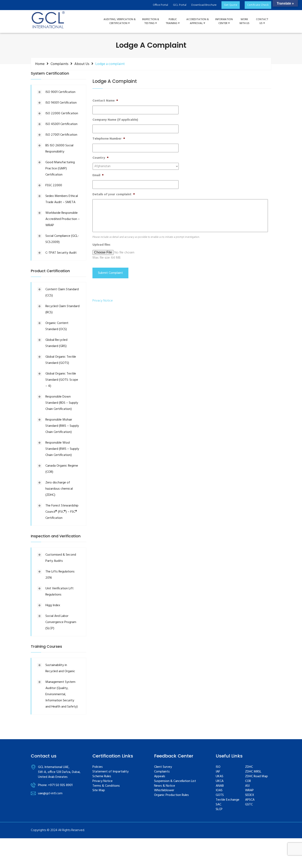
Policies (97, 767)
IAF (218, 771)
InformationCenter (224, 21)
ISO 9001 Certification (60, 92)
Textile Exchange (227, 800)
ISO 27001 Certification (61, 135)
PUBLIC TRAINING (172, 21)
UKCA (220, 781)
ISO (218, 767)
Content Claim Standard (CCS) (62, 292)
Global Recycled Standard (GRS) (56, 343)
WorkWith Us (244, 21)
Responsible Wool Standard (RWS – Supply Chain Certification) (62, 449)
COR (248, 781)
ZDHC (249, 767)
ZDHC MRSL (253, 771)
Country (100, 158)
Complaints (59, 64)
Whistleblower (164, 790)
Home (40, 64)
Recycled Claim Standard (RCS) (62, 309)
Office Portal (160, 5)
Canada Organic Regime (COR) (61, 469)
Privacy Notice (102, 300)
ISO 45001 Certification (61, 124)
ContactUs (262, 21)
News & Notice (164, 786)
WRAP (249, 790)
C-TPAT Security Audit (61, 253)
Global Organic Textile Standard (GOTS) (60, 360)
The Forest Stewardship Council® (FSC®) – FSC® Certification (61, 512)
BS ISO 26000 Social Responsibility (59, 148)
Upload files (101, 245)
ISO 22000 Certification (61, 113)
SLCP (219, 809)
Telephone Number (108, 139)
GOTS (220, 795)
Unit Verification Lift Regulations (59, 591)
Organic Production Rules (171, 795)
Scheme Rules (101, 776)
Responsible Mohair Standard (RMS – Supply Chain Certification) (62, 426)
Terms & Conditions (106, 786)
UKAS (219, 776)
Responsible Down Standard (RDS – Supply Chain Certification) (61, 403)
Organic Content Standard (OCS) (56, 326)
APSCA (250, 800)
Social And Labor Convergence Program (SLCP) (60, 622)
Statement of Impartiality (110, 771)
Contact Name (105, 101)
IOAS (219, 790)
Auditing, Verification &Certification (120, 21)
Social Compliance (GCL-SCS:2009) (62, 239)
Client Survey (163, 767)
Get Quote (230, 5)
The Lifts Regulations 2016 (60, 574)
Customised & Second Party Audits (60, 558)
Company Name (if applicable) (115, 120)
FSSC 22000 (53, 185)
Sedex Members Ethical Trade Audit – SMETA (61, 199)
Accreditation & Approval (197, 21)
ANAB (220, 786)
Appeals (159, 776)
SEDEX (249, 795)
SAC (218, 804)
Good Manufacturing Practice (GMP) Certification (60, 168)
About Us (81, 64)
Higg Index (52, 605)
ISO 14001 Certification (61, 102)
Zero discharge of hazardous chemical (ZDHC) (59, 489)
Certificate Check (258, 5)
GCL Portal (179, 5)
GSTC (249, 804)
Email (98, 175)
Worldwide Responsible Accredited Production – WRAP (62, 219)
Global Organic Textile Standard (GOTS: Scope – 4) (61, 380)
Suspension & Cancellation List (175, 781)
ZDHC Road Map (256, 776)
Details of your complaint (113, 194)
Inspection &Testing (150, 21)
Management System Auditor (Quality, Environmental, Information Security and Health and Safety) (61, 694)
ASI (247, 786)
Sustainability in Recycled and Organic (60, 668)
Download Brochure (204, 5)
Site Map (98, 790)
